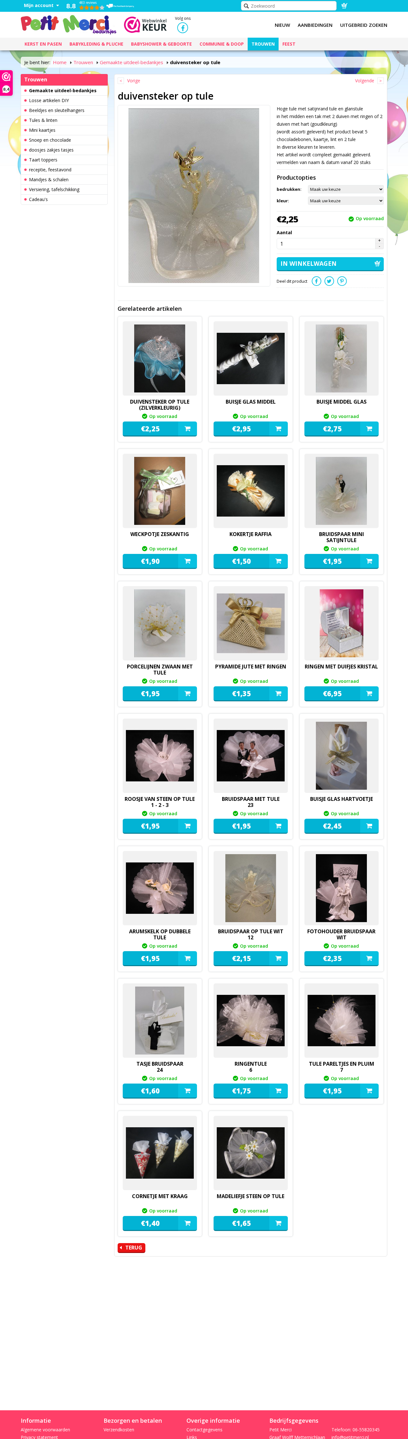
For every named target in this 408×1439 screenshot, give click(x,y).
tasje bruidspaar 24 (159, 1066)
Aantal (284, 232)
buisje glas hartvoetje (341, 798)
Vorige (133, 81)
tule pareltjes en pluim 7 (341, 1066)
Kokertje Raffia (250, 534)
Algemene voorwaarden (45, 1430)
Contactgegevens (204, 1430)
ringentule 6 (251, 1066)
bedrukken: (289, 189)
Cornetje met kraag (160, 1196)
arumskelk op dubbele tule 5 (160, 937)
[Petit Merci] (68, 24)
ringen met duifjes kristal (341, 666)
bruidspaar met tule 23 (251, 802)
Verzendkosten (119, 1430)
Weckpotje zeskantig (159, 534)
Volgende (364, 81)
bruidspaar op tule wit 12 (250, 934)
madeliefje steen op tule (250, 1196)
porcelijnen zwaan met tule (160, 669)
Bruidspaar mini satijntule (341, 537)
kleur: (283, 201)
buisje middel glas (342, 401)
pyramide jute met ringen (250, 666)
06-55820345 (366, 1430)
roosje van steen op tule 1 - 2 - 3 (160, 802)
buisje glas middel (251, 401)
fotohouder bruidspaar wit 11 (341, 937)
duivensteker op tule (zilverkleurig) (159, 404)
